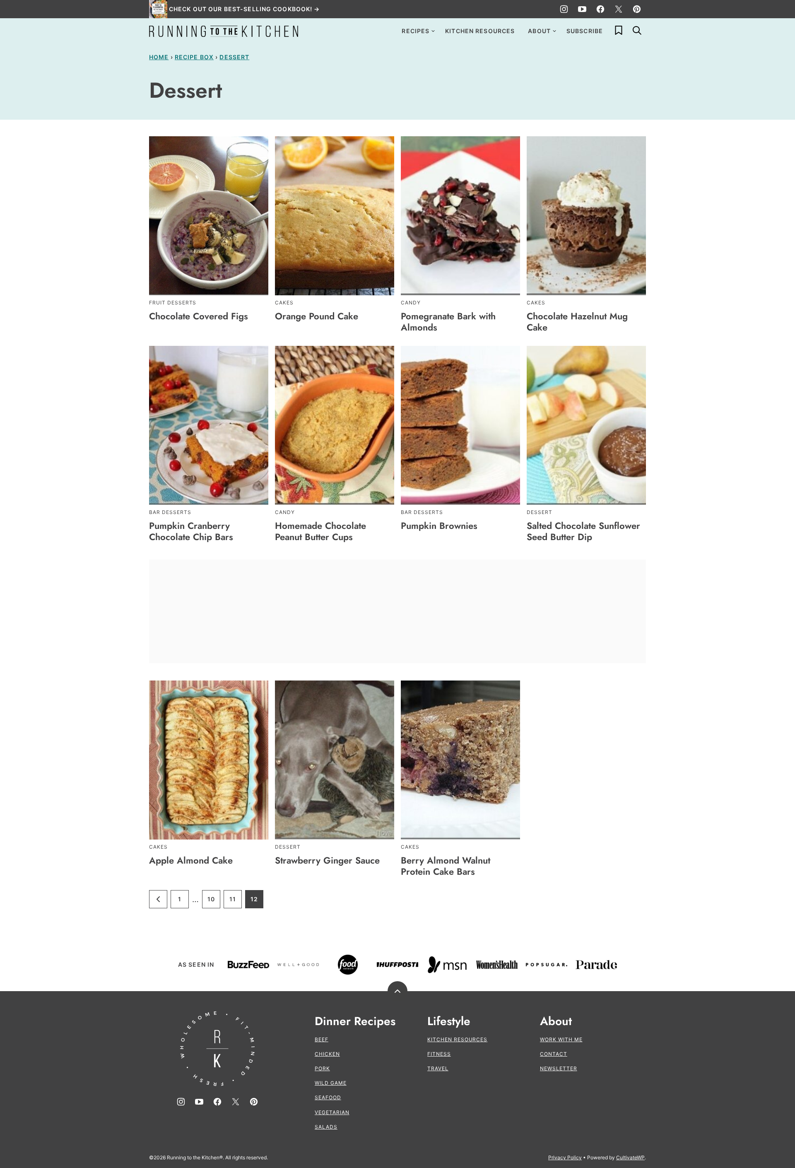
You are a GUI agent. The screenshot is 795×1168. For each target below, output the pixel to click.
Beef (321, 1039)
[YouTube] (582, 9)
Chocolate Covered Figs (198, 316)
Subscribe (584, 30)
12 (257, 901)
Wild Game (331, 1083)
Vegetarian (332, 1112)
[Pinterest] (637, 9)
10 (213, 901)
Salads (326, 1127)
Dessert (234, 56)
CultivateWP (630, 1157)
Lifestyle (448, 1021)
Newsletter (558, 1068)
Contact (553, 1054)
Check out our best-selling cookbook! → (244, 8)
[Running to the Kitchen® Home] (223, 31)
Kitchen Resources (480, 30)
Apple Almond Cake (191, 860)
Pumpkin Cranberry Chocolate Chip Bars (191, 531)
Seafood (328, 1097)
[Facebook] (600, 9)
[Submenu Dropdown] (433, 31)
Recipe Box (194, 56)
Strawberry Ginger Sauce (327, 860)
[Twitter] (619, 9)
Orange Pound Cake (316, 316)
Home (159, 56)
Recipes (415, 30)
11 (235, 901)
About (539, 30)
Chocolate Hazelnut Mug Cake (577, 321)
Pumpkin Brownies (439, 525)
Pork (322, 1068)
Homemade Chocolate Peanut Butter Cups (320, 531)
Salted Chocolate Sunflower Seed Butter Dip (583, 531)
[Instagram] (564, 9)
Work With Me (561, 1039)
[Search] (637, 30)
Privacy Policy (565, 1157)
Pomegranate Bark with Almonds (448, 321)
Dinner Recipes (355, 1021)
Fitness (439, 1054)
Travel (437, 1068)
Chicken (327, 1054)
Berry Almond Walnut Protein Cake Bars (445, 866)
